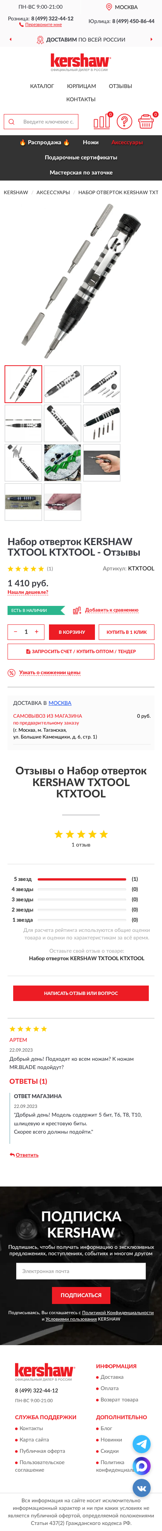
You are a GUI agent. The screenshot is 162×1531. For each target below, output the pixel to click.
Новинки (111, 1440)
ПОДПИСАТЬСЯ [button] (81, 1295)
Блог (106, 1428)
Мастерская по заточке (81, 173)
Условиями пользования (71, 1319)
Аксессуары (127, 142)
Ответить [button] (27, 1155)
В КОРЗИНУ (72, 632)
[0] (146, 121)
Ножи (91, 142)
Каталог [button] (42, 86)
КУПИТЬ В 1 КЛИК (127, 632)
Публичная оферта (42, 1451)
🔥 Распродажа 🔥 (44, 142)
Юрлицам (81, 86)
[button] (40, 24)
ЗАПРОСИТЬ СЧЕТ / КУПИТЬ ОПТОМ (84, 651)
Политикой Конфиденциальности (118, 1312)
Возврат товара (119, 1400)
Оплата (110, 1389)
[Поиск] (11, 121)
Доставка (112, 1377)
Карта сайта (34, 1440)
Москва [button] (60, 703)
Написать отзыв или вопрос (81, 993)
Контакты (81, 99)
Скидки (110, 1451)
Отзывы (120, 86)
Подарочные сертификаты (81, 158)
